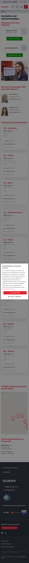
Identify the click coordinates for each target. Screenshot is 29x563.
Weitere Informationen (8, 289)
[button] (14, 296)
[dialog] (14, 281)
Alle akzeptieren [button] (15, 292)
